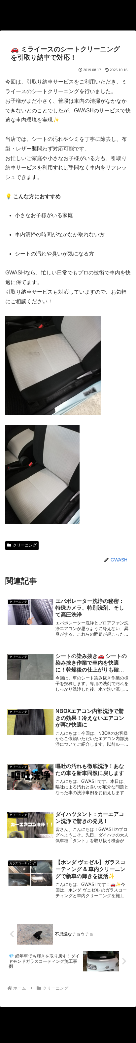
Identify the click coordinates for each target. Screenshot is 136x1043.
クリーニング (25, 545)
